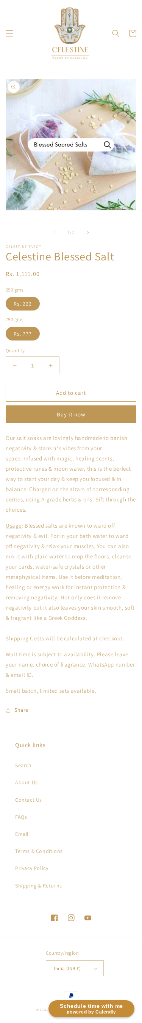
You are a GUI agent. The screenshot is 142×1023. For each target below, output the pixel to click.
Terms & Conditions (39, 851)
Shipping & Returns (38, 885)
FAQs (21, 816)
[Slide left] (54, 232)
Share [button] (21, 709)
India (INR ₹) (67, 968)
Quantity (15, 350)
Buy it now (71, 414)
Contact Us (28, 799)
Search (23, 765)
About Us (26, 782)
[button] (9, 33)
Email (22, 834)
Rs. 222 (23, 303)
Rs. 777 (23, 333)
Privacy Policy (31, 868)
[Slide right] (88, 232)
